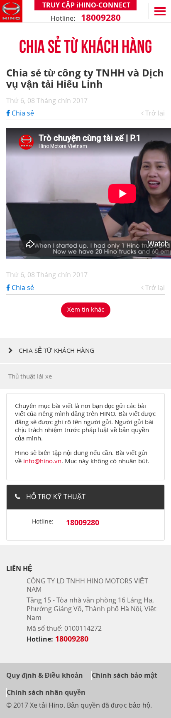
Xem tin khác (85, 309)
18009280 (100, 18)
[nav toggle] (160, 11)
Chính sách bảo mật (124, 675)
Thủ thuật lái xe (30, 376)
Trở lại (154, 113)
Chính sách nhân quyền (46, 692)
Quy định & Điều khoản (44, 675)
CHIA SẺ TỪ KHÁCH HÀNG (55, 350)
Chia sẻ (22, 113)
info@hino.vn (42, 461)
